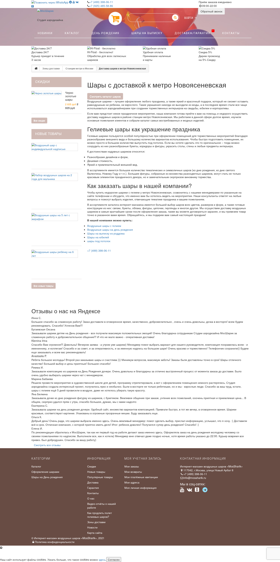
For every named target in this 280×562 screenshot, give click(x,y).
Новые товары (48, 134)
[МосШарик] (45, 13)
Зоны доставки (96, 522)
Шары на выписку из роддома (106, 233)
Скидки (91, 466)
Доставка (92, 482)
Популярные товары (100, 477)
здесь (102, 559)
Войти (188, 17)
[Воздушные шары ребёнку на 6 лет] (54, 254)
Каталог (72, 33)
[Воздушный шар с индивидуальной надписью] (54, 147)
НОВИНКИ (45, 33)
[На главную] (36, 68)
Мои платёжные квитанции (141, 477)
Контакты (231, 33)
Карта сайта (94, 533)
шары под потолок (98, 241)
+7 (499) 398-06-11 (101, 2)
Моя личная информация (140, 488)
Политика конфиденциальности (54, 542)
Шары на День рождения (47, 477)
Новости (92, 527)
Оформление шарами (45, 472)
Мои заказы (131, 466)
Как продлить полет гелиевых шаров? (99, 515)
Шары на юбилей (98, 237)
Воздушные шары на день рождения (110, 229)
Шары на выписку (146, 33)
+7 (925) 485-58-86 (101, 6)
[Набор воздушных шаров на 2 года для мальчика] (54, 177)
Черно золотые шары (70, 96)
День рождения (105, 33)
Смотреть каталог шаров (105, 96)
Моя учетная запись (143, 458)
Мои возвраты (133, 472)
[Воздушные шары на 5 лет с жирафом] (54, 217)
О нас (90, 498)
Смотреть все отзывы (47, 445)
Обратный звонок (211, 11)
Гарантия (93, 488)
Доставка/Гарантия (194, 32)
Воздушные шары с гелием (104, 226)
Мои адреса (131, 482)
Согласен (114, 559)
